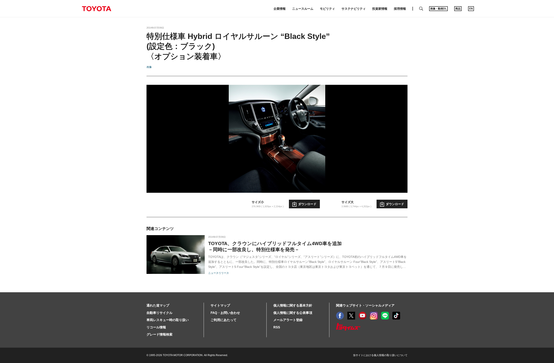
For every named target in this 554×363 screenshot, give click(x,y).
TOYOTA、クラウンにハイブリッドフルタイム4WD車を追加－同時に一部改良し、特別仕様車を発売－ (275, 246)
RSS (276, 327)
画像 (149, 67)
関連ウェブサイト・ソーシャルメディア (365, 305)
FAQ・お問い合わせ (225, 313)
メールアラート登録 (288, 320)
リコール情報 (156, 327)
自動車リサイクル (159, 313)
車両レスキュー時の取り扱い (168, 320)
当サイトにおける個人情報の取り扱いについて (380, 355)
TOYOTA (96, 8)
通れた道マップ (158, 305)
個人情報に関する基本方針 (292, 305)
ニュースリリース (218, 273)
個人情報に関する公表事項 (292, 313)
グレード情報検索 (159, 334)
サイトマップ (220, 305)
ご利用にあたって (224, 320)
